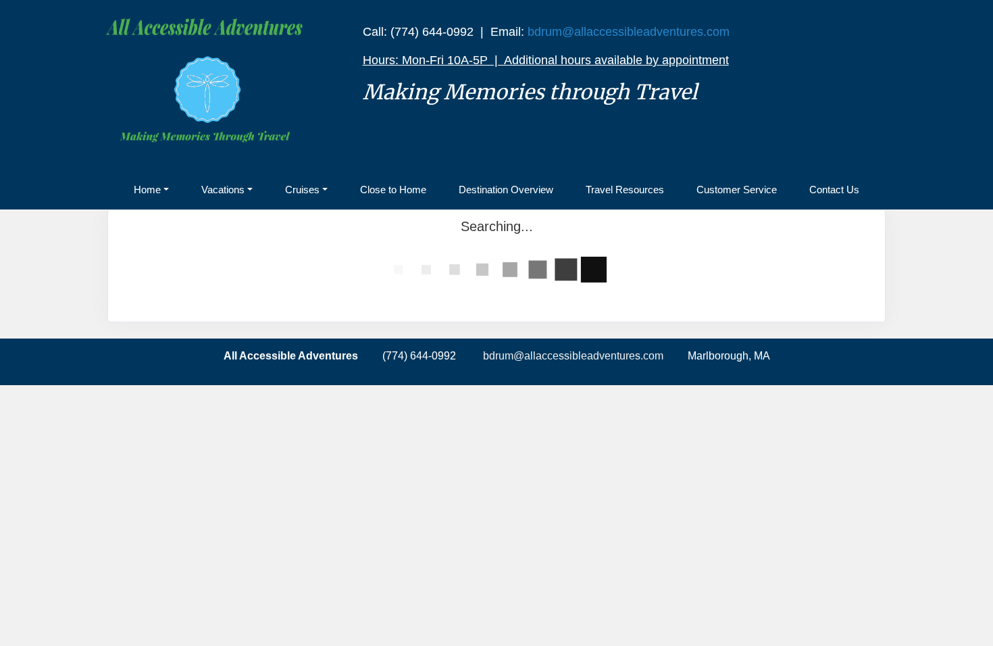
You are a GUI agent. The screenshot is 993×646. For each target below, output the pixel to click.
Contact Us (834, 189)
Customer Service (736, 189)
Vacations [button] (223, 189)
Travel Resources (625, 189)
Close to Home (393, 189)
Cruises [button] (302, 189)
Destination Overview (506, 189)
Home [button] (147, 189)
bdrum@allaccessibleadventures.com (629, 32)
